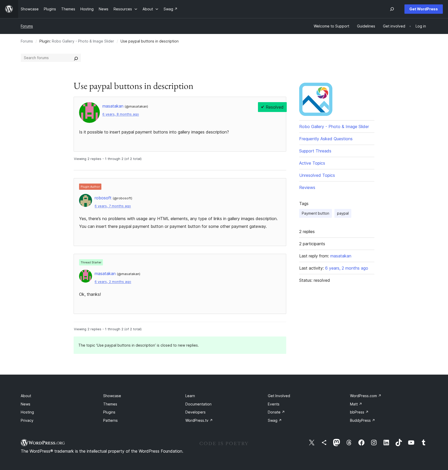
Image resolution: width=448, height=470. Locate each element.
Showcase (112, 396)
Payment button (315, 213)
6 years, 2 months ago (113, 282)
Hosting (27, 412)
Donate (276, 412)
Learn (190, 396)
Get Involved (279, 396)
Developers (195, 412)
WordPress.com (365, 396)
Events (273, 404)
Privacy (27, 420)
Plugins (109, 412)
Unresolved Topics (317, 175)
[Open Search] (392, 9)
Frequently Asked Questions (326, 138)
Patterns (110, 420)
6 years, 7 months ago (113, 206)
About (26, 396)
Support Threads (315, 150)
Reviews (307, 187)
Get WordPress (423, 9)
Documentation (198, 404)
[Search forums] (76, 58)
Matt (356, 404)
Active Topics (312, 163)
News (25, 404)
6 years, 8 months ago (120, 114)
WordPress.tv (199, 420)
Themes (110, 404)
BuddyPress (362, 420)
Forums (27, 26)
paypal (343, 213)
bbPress (359, 412)
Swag (275, 420)
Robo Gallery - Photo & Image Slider (83, 41)
